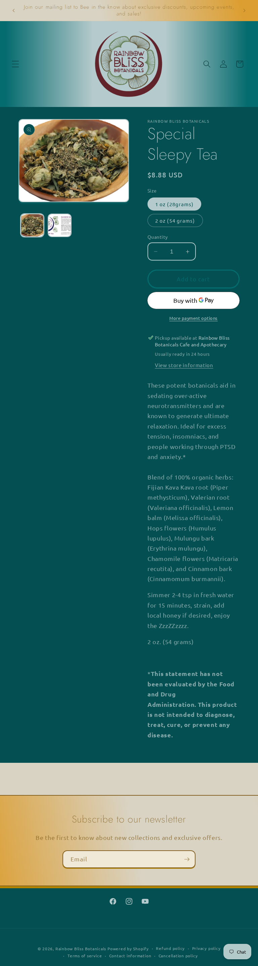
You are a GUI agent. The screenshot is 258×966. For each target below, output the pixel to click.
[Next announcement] (244, 10)
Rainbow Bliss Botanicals (80, 948)
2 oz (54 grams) (175, 220)
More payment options (193, 318)
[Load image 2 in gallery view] (60, 225)
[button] (15, 64)
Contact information (130, 955)
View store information (184, 365)
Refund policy (170, 948)
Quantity (157, 237)
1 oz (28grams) (174, 204)
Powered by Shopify (128, 948)
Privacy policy (206, 948)
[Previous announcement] (13, 10)
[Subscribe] (187, 859)
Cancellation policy (178, 955)
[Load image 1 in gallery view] (32, 225)
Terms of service (85, 955)
